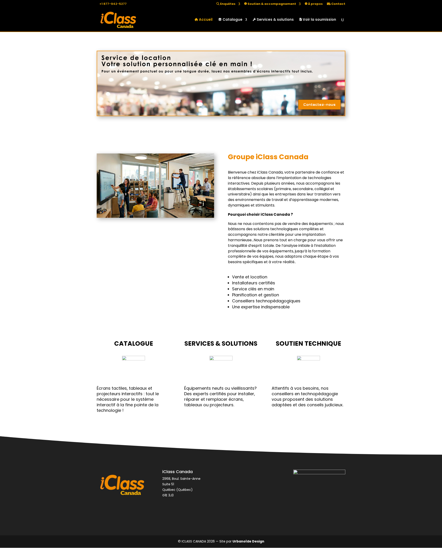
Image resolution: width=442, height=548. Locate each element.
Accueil (205, 20)
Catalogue (232, 20)
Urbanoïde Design (248, 541)
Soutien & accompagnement (271, 4)
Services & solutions (275, 20)
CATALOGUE (133, 343)
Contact (338, 4)
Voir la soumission (319, 20)
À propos (315, 4)
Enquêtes (227, 4)
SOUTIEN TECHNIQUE (308, 343)
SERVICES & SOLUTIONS (220, 343)
